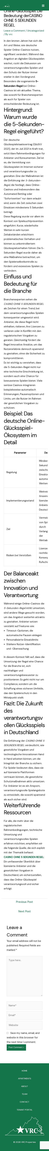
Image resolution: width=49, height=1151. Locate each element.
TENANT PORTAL (25, 1109)
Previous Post (24, 902)
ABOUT (24, 1086)
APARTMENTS (24, 1078)
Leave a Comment (14, 30)
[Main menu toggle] (43, 5)
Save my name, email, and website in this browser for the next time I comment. (23, 1037)
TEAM (24, 1094)
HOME (24, 1070)
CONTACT (24, 1101)
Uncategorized (35, 30)
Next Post (24, 911)
